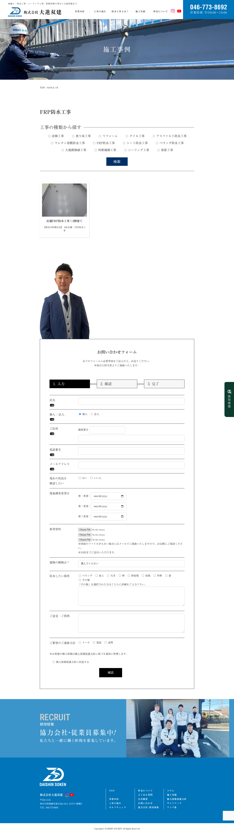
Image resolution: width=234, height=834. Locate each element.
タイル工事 (136, 135)
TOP (42, 87)
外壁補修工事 (106, 149)
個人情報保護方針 (85, 654)
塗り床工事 (83, 135)
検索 (117, 162)
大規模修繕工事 (75, 149)
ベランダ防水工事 (171, 142)
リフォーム (110, 135)
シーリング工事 (138, 149)
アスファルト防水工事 (171, 135)
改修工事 (57, 135)
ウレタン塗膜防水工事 (69, 142)
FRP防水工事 (105, 142)
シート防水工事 (137, 142)
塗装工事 (166, 149)
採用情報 (229, 399)
